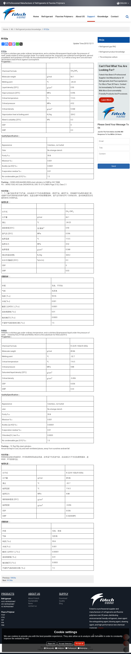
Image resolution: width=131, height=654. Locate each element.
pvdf (3, 615)
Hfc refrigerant (7, 604)
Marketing (83, 648)
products (7, 593)
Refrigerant (47, 16)
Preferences (72, 648)
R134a (10, 580)
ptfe (3, 617)
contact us (32, 606)
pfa (2, 623)
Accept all (79, 644)
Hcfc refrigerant (8, 601)
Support (91, 16)
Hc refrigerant (7, 607)
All (12, 29)
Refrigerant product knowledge (28, 29)
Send (114, 166)
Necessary (50, 648)
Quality (62, 601)
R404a (13, 578)
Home (36, 16)
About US (80, 16)
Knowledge (102, 16)
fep (2, 620)
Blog (61, 603)
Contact (114, 16)
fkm (2, 625)
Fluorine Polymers (64, 16)
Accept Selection (65, 644)
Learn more (106, 100)
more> (101, 628)
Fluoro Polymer (8, 612)
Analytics (60, 648)
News (30, 603)
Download (63, 598)
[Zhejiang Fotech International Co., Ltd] (14, 14)
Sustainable (33, 601)
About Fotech (33, 598)
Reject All (51, 644)
